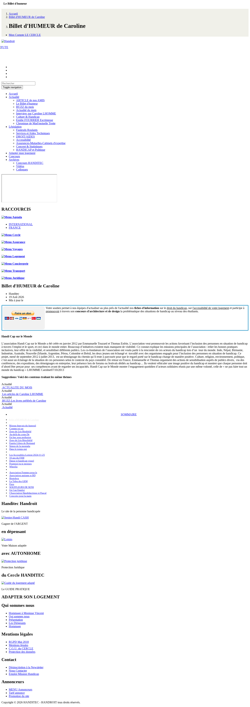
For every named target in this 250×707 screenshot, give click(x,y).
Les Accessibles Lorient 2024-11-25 (27, 455)
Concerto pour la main (20, 496)
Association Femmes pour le (23, 472)
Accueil (13, 13)
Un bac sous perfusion (20, 437)
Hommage (15, 626)
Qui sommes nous (19, 616)
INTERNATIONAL (21, 224)
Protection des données (22, 651)
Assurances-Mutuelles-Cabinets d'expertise (41, 143)
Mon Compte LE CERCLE (25, 34)
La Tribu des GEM (18, 481)
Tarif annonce (17, 692)
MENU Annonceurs (20, 689)
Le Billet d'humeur (27, 103)
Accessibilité (23, 139)
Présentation (16, 619)
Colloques (22, 169)
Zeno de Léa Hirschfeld (20, 440)
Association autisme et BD (22, 475)
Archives (14, 159)
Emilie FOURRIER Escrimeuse (34, 120)
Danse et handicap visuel (21, 460)
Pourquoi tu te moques (20, 463)
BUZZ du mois (25, 106)
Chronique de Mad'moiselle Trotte (35, 123)
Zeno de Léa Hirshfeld (20, 431)
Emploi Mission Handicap (24, 673)
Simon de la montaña (19, 446)
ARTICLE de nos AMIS (30, 100)
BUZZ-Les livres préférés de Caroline (23, 400)
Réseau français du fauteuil (22, 425)
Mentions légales (18, 645)
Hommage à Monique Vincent (26, 613)
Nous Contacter (18, 670)
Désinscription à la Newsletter (26, 667)
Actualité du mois (26, 110)
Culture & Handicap (28, 116)
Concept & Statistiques (29, 146)
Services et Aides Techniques (33, 133)
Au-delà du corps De (19, 434)
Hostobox (14, 478)
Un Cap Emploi (17, 490)
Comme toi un (16, 428)
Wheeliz (13, 466)
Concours (14, 156)
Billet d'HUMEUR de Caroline (27, 16)
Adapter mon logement (22, 153)
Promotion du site (19, 696)
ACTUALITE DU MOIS (16, 387)
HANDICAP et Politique (30, 149)
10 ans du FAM (16, 457)
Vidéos (20, 166)
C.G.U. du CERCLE (21, 648)
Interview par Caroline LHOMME (36, 113)
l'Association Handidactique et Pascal (27, 493)
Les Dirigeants (17, 623)
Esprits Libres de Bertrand (22, 443)
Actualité (14, 97)
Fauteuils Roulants (27, 130)
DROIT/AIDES (25, 136)
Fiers (11, 484)
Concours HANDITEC (29, 162)
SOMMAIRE (129, 414)
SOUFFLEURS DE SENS (21, 487)
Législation (15, 126)
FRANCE (15, 227)
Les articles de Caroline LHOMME (22, 394)
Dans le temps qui (18, 449)
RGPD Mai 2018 (19, 641)
